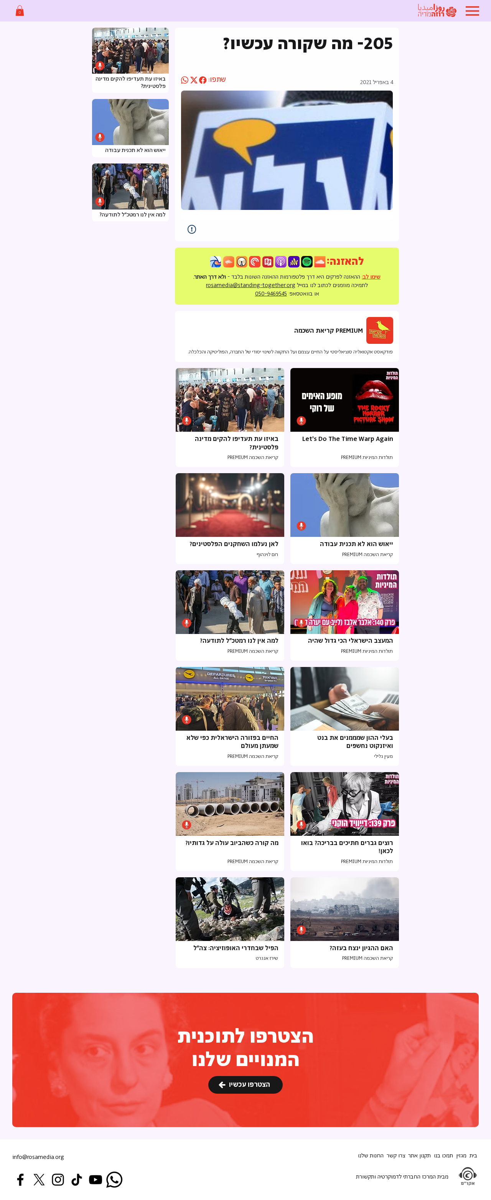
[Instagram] (58, 1180)
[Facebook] (20, 1180)
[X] (39, 1180)
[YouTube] (95, 1180)
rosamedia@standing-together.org (250, 285)
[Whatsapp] (114, 1180)
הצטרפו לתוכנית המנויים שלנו (245, 1049)
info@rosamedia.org (38, 1157)
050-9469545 (271, 294)
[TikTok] (77, 1180)
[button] (19, 10)
